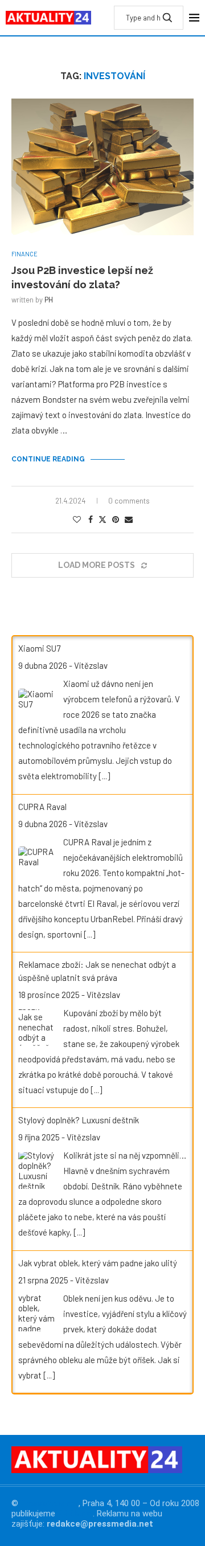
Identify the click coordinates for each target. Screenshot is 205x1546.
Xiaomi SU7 (39, 648)
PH (48, 299)
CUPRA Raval (42, 806)
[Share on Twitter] (102, 519)
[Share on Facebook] (90, 519)
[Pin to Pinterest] (115, 519)
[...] (104, 776)
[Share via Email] (129, 519)
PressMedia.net (49, 1503)
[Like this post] (77, 519)
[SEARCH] (167, 18)
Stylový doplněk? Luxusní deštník (78, 1120)
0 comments (129, 500)
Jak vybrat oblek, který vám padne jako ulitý (97, 1263)
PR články (75, 1513)
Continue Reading (48, 459)
